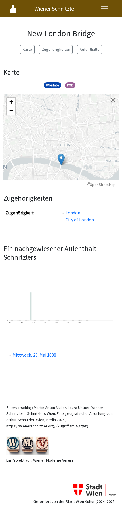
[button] (61, 159)
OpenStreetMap (103, 184)
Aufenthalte (90, 49)
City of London (80, 219)
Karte (27, 49)
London (73, 213)
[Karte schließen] (113, 100)
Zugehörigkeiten (56, 49)
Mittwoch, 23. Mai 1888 (34, 355)
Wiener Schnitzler (55, 8)
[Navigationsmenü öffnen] (104, 8)
